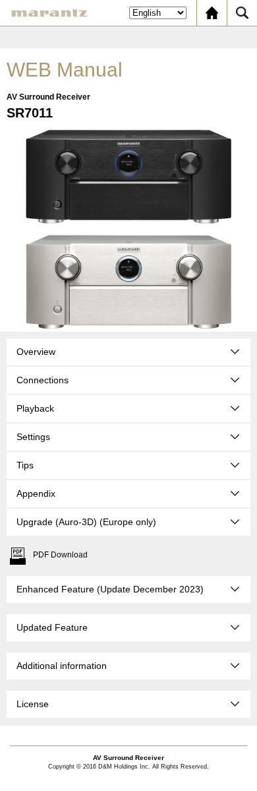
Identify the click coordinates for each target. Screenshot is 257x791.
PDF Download (60, 554)
